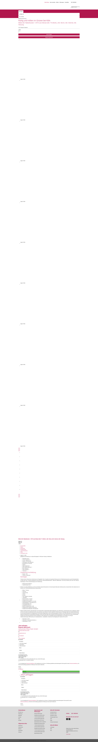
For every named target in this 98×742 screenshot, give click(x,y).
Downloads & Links (23, 553)
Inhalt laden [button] (68, 734)
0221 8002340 (21, 635)
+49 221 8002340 (21, 638)
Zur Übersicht (20, 669)
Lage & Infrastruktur (24, 550)
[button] (24, 671)
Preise (21, 552)
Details (21, 547)
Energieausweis (23, 549)
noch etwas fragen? (23, 643)
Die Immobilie (22, 545)
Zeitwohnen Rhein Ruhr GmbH (23, 630)
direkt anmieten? (22, 645)
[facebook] (67, 719)
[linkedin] (69, 719)
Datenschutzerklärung (30, 663)
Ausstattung (22, 548)
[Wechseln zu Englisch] (79, 2)
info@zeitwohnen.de (22, 633)
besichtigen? (21, 644)
